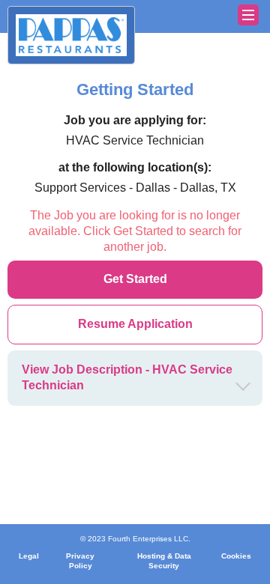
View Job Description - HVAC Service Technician (127, 377)
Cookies (236, 556)
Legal (29, 556)
